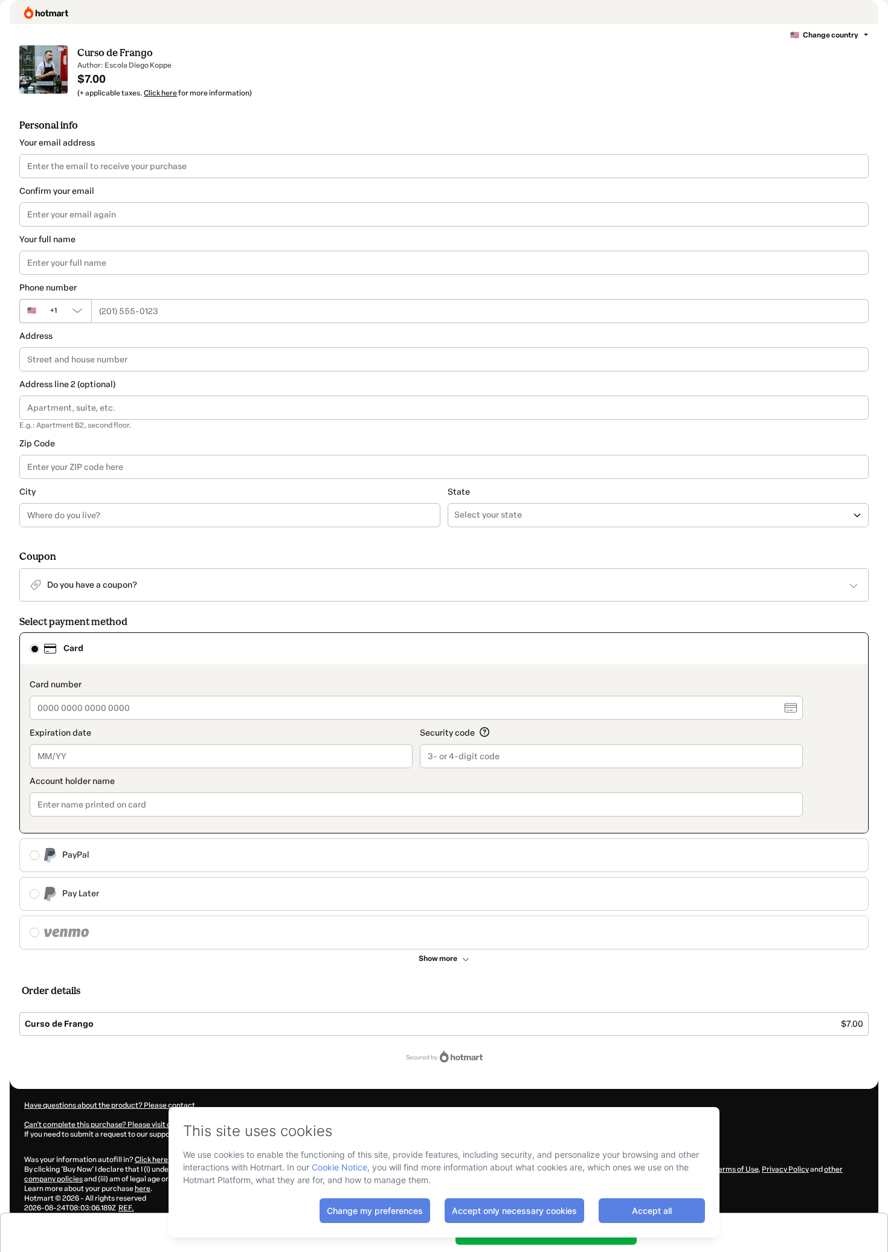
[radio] (34, 648)
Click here (160, 93)
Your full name (47, 239)
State (459, 492)
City (27, 492)
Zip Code (37, 443)
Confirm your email (56, 191)
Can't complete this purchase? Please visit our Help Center (122, 1124)
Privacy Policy (785, 1169)
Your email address (57, 143)
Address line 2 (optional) (67, 384)
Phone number (48, 288)
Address (36, 336)
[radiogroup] (444, 790)
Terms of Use (735, 1169)
